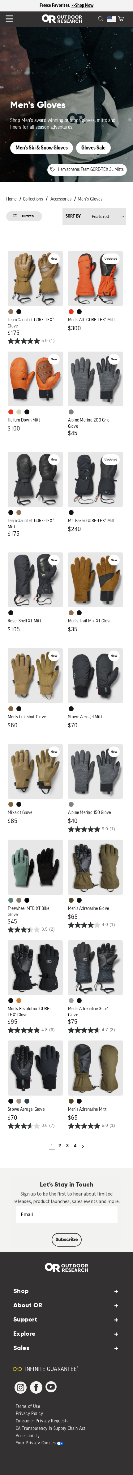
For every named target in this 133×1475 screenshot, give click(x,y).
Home (11, 199)
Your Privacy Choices (36, 1443)
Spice (71, 311)
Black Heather (71, 411)
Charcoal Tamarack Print (71, 1000)
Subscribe (66, 1239)
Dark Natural (10, 311)
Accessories (60, 199)
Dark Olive (71, 900)
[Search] (93, 18)
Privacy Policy (29, 1414)
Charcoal (26, 1101)
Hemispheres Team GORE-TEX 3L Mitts (91, 169)
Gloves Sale (93, 147)
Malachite (10, 900)
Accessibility (28, 1436)
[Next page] (82, 1146)
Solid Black (26, 900)
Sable (18, 1101)
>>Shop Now (82, 5)
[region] (66, 5)
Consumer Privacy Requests (42, 1421)
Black (18, 311)
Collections (33, 199)
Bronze (18, 1000)
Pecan (71, 612)
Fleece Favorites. (55, 5)
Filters (28, 216)
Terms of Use (28, 1406)
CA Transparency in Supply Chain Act (51, 1428)
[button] (121, 18)
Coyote (10, 708)
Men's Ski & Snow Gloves (41, 147)
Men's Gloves (90, 199)
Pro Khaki (18, 411)
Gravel (18, 900)
